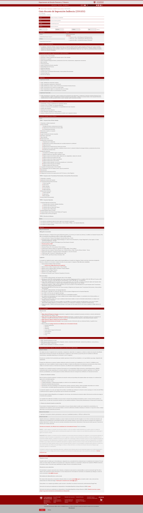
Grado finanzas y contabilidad (52, 8)
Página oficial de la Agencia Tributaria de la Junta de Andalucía (54, 319)
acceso (89, 486)
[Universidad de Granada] (98, 2)
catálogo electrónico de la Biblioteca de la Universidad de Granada (63, 323)
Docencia (60, 5)
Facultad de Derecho (79, 497)
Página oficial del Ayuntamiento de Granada (51, 321)
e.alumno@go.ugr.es (76, 479)
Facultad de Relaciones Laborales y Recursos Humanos (69, 501)
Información (54, 5)
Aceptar (42, 509)
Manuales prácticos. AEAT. (47, 243)
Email (69, 35)
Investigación (66, 5)
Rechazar (49, 509)
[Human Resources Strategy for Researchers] (101, 500)
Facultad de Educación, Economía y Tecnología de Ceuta (80, 501)
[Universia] (101, 497)
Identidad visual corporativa (70, 497)
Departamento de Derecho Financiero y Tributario (54, 2)
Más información (72, 507)
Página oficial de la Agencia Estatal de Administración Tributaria (55, 316)
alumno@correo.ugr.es (53, 473)
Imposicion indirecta (60, 8)
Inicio (39, 8)
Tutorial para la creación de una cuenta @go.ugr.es (66, 480)
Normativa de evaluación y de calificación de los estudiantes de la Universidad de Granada (58, 426)
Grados (45, 8)
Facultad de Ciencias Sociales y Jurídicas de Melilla (57, 501)
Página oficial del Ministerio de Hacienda (50, 314)
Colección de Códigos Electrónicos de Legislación (55, 265)
